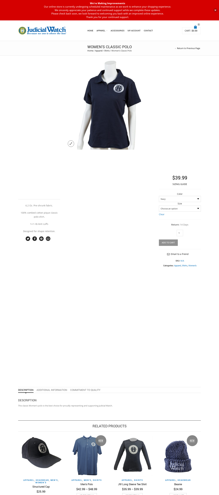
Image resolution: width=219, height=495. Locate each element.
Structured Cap (41, 486)
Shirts (107, 50)
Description (26, 390)
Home (90, 30)
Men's (54, 480)
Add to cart (168, 242)
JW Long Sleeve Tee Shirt (132, 484)
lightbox (71, 143)
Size (180, 204)
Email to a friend (180, 254)
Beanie (178, 484)
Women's (192, 265)
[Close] (215, 10)
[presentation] (13, 461)
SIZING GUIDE (180, 184)
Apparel (101, 30)
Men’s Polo (86, 484)
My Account (134, 30)
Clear (161, 214)
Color (180, 194)
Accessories (117, 30)
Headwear (42, 480)
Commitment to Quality (85, 390)
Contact (148, 30)
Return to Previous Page (188, 48)
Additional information (52, 390)
